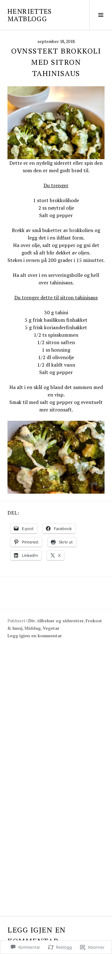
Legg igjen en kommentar (34, 635)
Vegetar (51, 628)
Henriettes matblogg (29, 15)
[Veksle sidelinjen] (100, 15)
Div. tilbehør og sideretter (56, 621)
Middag (32, 628)
